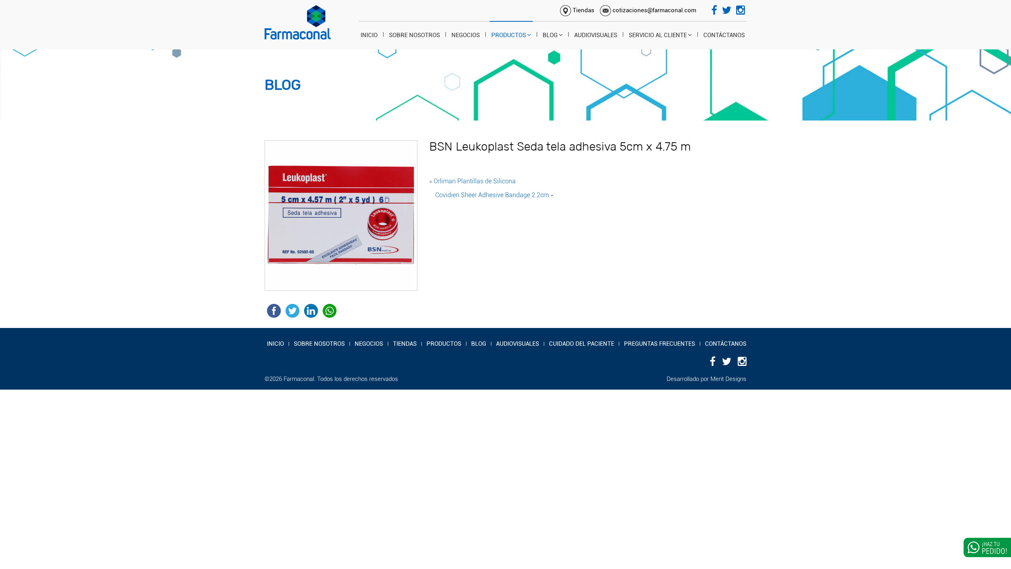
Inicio (369, 35)
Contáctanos (724, 35)
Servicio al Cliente (658, 35)
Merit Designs (728, 378)
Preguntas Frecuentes (659, 343)
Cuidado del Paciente (581, 343)
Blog (550, 35)
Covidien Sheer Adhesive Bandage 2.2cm (492, 195)
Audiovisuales (595, 35)
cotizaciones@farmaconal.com (653, 10)
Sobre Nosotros (414, 35)
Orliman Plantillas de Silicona (475, 181)
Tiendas (582, 10)
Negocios (465, 35)
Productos (508, 35)
